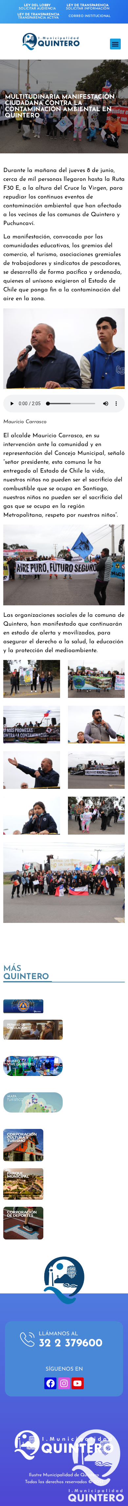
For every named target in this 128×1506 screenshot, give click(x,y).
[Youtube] (77, 1383)
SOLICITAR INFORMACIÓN (87, 7)
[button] (115, 44)
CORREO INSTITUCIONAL (90, 16)
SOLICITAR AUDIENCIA (37, 7)
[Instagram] (64, 1383)
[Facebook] (50, 1383)
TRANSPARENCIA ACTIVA (38, 16)
